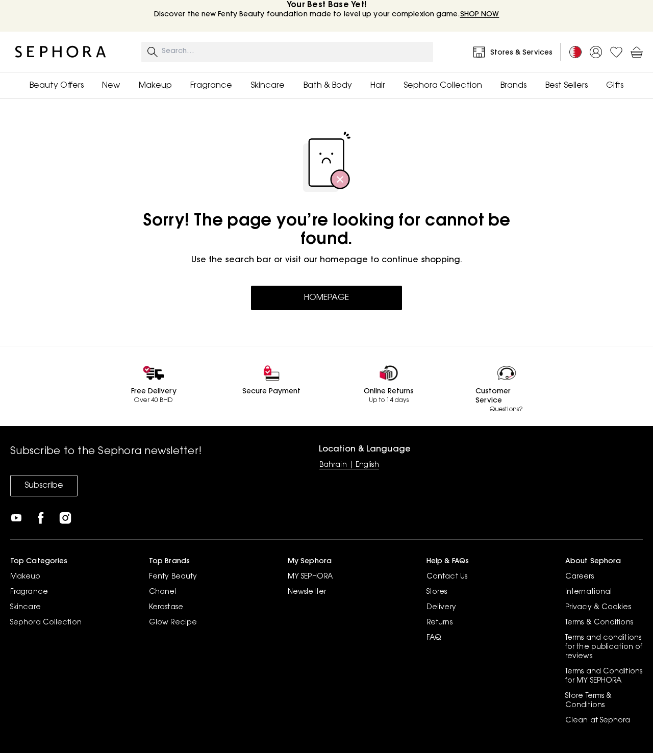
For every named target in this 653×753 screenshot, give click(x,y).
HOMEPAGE (326, 298)
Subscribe (43, 486)
